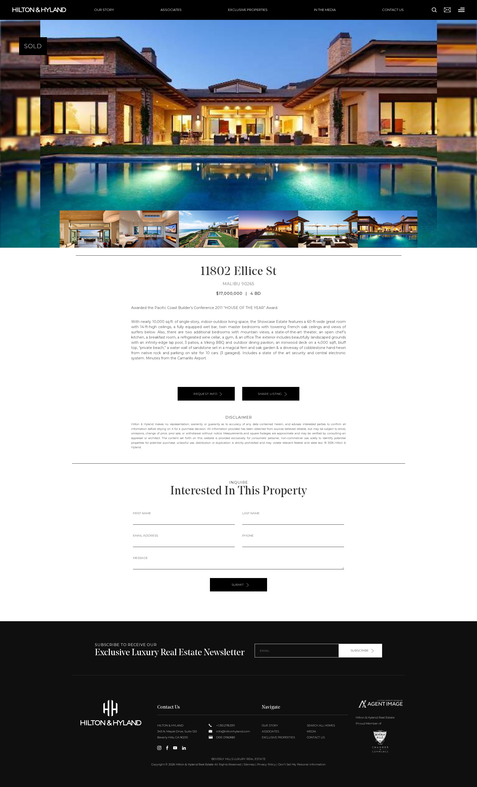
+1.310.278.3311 (225, 725)
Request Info (205, 394)
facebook (167, 747)
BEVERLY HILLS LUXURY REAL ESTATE (238, 759)
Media (311, 731)
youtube (175, 747)
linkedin (184, 747)
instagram (159, 747)
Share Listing (270, 394)
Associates (171, 10)
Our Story (104, 10)
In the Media (325, 10)
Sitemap (249, 764)
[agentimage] (380, 705)
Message (140, 558)
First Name (142, 513)
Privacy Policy (266, 764)
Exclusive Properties (248, 10)
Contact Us (393, 10)
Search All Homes (321, 725)
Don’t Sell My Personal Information (302, 764)
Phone (248, 535)
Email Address (145, 535)
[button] (5, 123)
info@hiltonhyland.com (232, 731)
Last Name (251, 513)
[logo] (111, 712)
